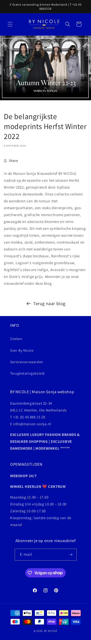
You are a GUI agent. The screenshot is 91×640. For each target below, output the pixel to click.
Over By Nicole (21, 350)
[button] (10, 24)
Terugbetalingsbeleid (27, 373)
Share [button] (13, 160)
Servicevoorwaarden (26, 362)
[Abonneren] (70, 555)
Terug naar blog (49, 303)
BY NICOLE (50, 631)
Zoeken (16, 338)
